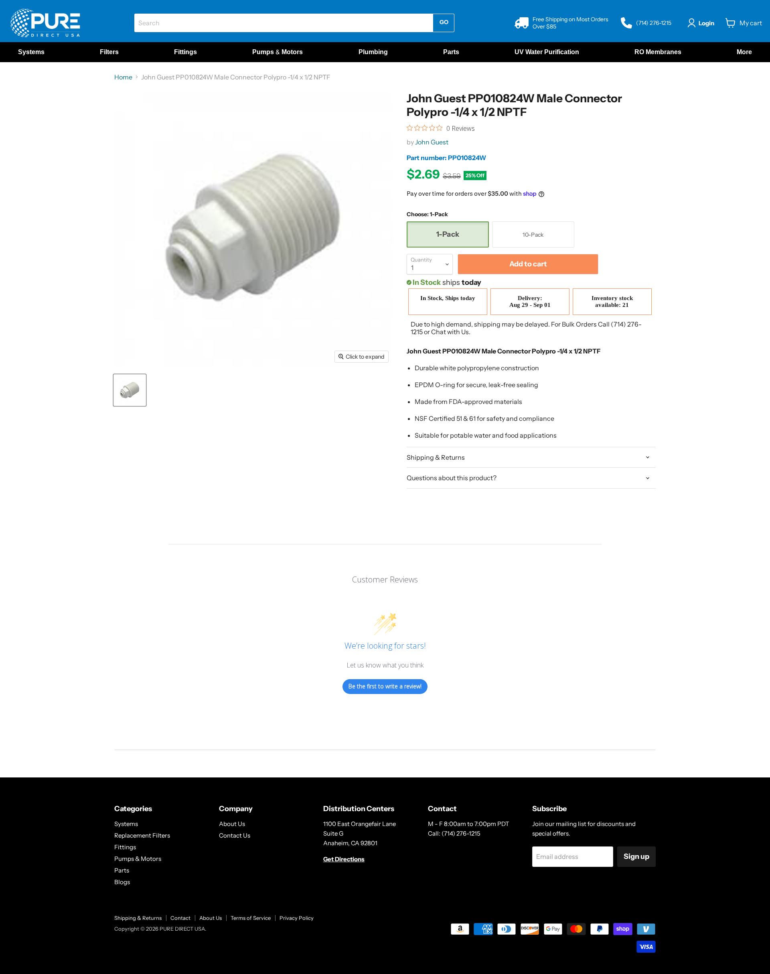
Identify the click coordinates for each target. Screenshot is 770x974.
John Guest (431, 142)
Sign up (636, 856)
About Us (232, 824)
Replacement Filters (142, 835)
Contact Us (234, 835)
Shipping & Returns (138, 918)
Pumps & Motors (137, 858)
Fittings (125, 847)
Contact (180, 918)
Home (123, 77)
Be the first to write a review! (385, 686)
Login (706, 23)
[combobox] (283, 23)
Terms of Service (251, 918)
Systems (126, 824)
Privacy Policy (297, 918)
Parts (121, 870)
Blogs (122, 882)
